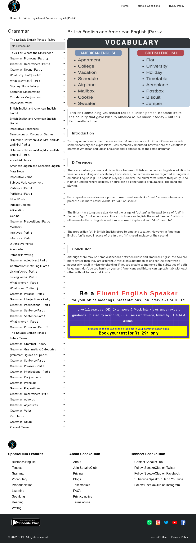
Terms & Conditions (148, 5)
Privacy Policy (175, 5)
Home (125, 5)
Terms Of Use (158, 537)
